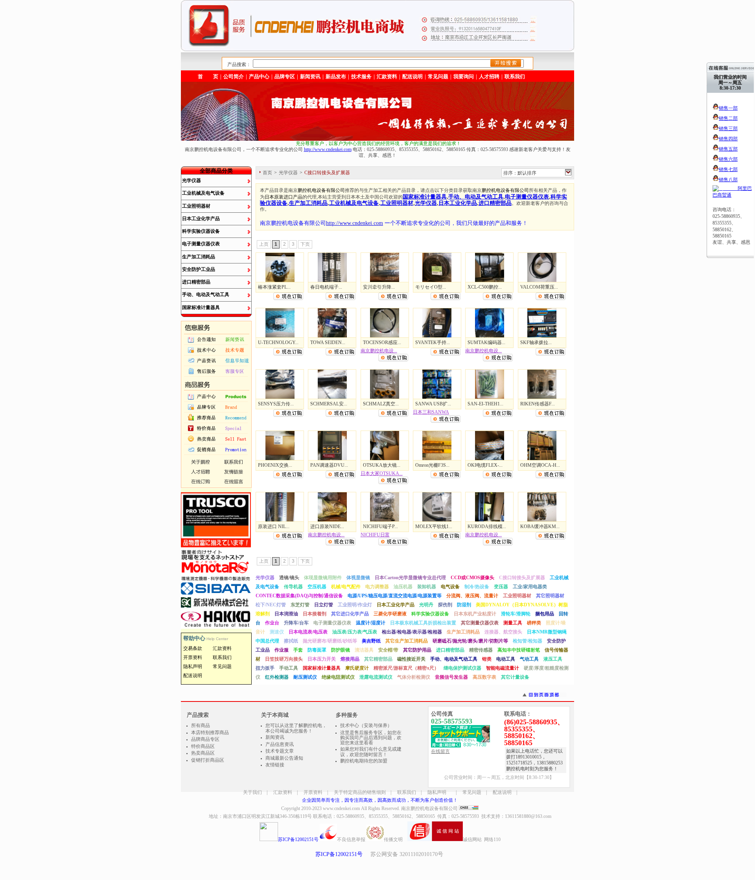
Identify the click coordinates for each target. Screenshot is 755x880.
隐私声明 (436, 792)
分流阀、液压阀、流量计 (472, 595)
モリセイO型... (430, 287)
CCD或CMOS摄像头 (472, 577)
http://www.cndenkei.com (328, 149)
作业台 (272, 623)
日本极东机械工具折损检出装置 (423, 623)
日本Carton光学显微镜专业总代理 (410, 577)
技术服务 (361, 76)
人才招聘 (489, 76)
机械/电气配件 (346, 586)
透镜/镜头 (289, 577)
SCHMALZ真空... (381, 404)
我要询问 (463, 76)
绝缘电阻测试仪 (338, 677)
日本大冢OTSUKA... (382, 473)
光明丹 (426, 605)
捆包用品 (544, 614)
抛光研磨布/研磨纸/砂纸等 (330, 641)
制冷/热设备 (476, 586)
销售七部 (728, 169)
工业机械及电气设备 (203, 193)
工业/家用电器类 (530, 586)
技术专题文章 (279, 751)
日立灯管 (323, 605)
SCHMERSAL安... (328, 404)
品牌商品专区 (205, 739)
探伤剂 (445, 605)
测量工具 (512, 623)
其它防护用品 (417, 650)
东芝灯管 (300, 605)
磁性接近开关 (411, 659)
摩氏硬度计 (357, 668)
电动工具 (505, 659)
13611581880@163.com (528, 816)
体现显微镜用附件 (323, 577)
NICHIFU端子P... (380, 526)
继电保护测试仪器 (462, 668)
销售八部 (728, 179)
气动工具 (529, 659)
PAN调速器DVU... (329, 465)
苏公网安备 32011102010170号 (406, 854)
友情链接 (274, 765)
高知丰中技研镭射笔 (518, 650)
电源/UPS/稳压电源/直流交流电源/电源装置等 (395, 595)
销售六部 (728, 159)
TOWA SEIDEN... (327, 342)
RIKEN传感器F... (537, 404)
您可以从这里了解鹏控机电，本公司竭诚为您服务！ (296, 728)
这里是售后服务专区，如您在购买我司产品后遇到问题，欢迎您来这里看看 (370, 738)
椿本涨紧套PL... (274, 287)
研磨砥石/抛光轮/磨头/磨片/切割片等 (470, 641)
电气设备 (450, 586)
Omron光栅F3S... (432, 465)
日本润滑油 (286, 614)
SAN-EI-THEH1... (485, 404)
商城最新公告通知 (284, 758)
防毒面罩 (317, 650)
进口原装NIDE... (327, 526)
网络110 (492, 839)
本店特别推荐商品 (210, 732)
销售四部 (728, 139)
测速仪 (277, 632)
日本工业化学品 (457, 203)
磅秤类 (534, 623)
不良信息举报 (351, 839)
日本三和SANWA (431, 412)
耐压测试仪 (305, 677)
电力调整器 (377, 586)
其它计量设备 (515, 677)
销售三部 (728, 128)
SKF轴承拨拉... (536, 342)
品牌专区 (284, 76)
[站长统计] (469, 808)
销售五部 (728, 149)
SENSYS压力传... (276, 404)
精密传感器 (481, 650)
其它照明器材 (550, 595)
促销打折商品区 (207, 760)
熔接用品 (350, 659)
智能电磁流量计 (502, 668)
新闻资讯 (310, 76)
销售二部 (728, 118)
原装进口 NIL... (273, 526)
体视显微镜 (358, 577)
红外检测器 (277, 677)
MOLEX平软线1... (433, 526)
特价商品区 (203, 746)
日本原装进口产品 (283, 197)
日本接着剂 (314, 614)
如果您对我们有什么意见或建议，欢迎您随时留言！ (370, 751)
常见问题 (471, 792)
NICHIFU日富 (375, 535)
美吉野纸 (371, 641)
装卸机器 (426, 586)
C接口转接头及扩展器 (522, 577)
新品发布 (336, 76)
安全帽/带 (388, 650)
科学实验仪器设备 (201, 231)
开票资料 (313, 792)
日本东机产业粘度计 (475, 614)
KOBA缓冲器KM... (540, 526)
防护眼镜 (340, 650)
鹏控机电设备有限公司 (321, 190)
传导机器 (293, 586)
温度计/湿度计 (370, 623)
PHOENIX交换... (275, 465)
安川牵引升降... (379, 287)
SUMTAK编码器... (486, 342)
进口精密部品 (196, 282)
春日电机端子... (326, 287)
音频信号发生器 (451, 677)
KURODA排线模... (487, 526)
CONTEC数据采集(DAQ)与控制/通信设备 (299, 595)
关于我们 (252, 792)
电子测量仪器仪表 (201, 244)
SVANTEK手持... (432, 342)
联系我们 (515, 76)
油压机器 (403, 586)
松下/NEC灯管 (271, 605)
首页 (267, 172)
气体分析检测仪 (413, 677)
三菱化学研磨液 (390, 614)
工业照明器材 (196, 206)
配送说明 (502, 792)
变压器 (501, 586)
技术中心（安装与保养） (366, 725)
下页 (305, 244)
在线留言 (440, 751)
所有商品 (200, 725)
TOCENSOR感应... (382, 342)
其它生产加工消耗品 (406, 641)
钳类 (487, 659)
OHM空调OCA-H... (540, 465)
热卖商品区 (203, 753)
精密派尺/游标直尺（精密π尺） (406, 668)
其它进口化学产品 (350, 614)
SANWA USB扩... (433, 404)
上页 (264, 244)
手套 (298, 650)
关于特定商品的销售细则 (360, 792)
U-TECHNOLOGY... (278, 342)
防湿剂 (464, 605)
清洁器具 (364, 650)
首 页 (208, 76)
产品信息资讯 (279, 744)
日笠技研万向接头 (284, 659)
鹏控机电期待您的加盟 (363, 761)
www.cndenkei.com (341, 808)
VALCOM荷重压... (539, 287)
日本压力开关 (322, 659)
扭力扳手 (265, 668)
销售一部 (728, 108)
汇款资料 (282, 792)
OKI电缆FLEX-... (485, 465)
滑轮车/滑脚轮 (515, 614)
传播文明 (393, 839)
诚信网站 (472, 839)
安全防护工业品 (198, 269)
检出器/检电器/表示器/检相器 (412, 632)
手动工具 (288, 668)
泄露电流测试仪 (375, 677)
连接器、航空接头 (503, 632)
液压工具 (552, 659)
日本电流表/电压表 (308, 632)
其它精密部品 (378, 659)
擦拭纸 (291, 641)
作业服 (281, 650)
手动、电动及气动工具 (205, 294)
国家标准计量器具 (201, 307)
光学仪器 (191, 180)
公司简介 (233, 76)
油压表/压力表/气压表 (354, 632)
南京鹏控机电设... (379, 350)
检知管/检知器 (527, 641)
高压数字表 (484, 677)
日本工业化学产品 (201, 218)
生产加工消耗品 (198, 257)
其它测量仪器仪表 (480, 623)
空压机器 (317, 586)
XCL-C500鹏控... (485, 287)
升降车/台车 (296, 623)
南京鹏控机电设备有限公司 (429, 808)
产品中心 (259, 76)
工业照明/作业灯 (355, 605)
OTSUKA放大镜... (381, 465)
